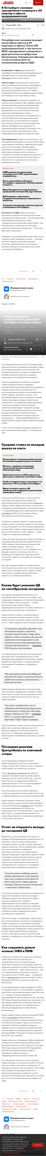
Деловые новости (8, 1106)
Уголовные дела (21, 279)
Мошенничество (7, 281)
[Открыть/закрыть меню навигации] (26, 2)
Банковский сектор (15, 1101)
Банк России (6, 1104)
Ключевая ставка (18, 1104)
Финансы (26, 1099)
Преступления (33, 279)
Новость (10, 279)
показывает (12, 1018)
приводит (37, 645)
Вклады (18, 1099)
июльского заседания (17, 773)
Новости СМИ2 (8, 304)
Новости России (24, 1109)
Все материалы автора (11, 35)
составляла (7, 513)
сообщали (25, 806)
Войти (38, 3)
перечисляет (13, 977)
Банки (4, 1101)
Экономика (36, 1099)
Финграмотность (8, 1111)
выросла (38, 503)
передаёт (36, 713)
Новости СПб (21, 1106)
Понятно (38, 1145)
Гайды (35, 1109)
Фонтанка (6, 78)
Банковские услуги (31, 1101)
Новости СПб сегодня (9, 1109)
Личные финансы (33, 1104)
